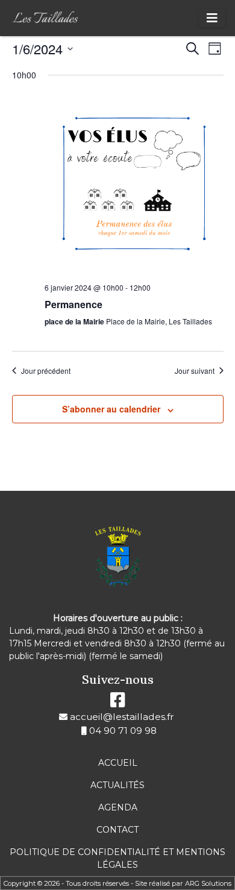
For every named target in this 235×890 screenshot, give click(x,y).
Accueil (117, 762)
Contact (117, 829)
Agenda (117, 807)
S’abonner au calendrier (111, 409)
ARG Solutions (208, 883)
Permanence (73, 304)
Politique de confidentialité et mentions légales (117, 858)
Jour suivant (195, 371)
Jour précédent (45, 371)
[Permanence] (134, 183)
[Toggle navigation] (212, 18)
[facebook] (117, 703)
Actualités (117, 785)
